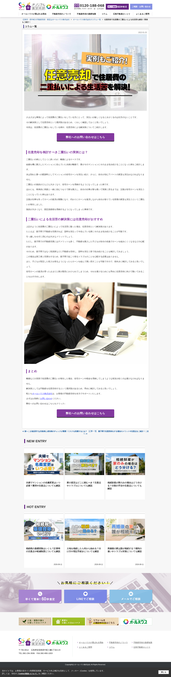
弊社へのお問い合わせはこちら (85, 137)
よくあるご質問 (142, 14)
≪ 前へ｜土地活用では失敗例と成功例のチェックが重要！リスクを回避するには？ (54, 431)
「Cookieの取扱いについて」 (27, 674)
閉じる (163, 672)
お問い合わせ (46, 398)
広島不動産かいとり (121, 14)
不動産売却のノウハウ (61, 14)
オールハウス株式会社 (42, 393)
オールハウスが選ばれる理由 (34, 14)
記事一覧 (93, 431)
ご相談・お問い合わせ (141, 6)
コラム (104, 14)
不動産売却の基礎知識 (86, 14)
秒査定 (117, 6)
